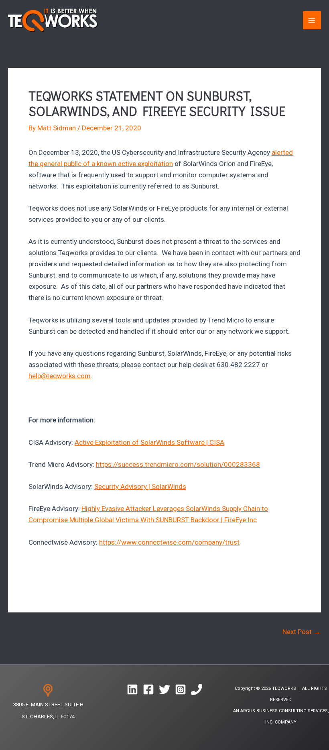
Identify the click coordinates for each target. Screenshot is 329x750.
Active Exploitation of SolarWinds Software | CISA (149, 442)
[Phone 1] (196, 689)
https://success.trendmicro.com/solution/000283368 (178, 464)
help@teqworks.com (59, 376)
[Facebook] (148, 689)
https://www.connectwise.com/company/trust (169, 542)
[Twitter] (164, 689)
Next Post (301, 631)
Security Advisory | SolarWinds (140, 486)
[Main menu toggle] (312, 20)
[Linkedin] (132, 689)
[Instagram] (180, 689)
